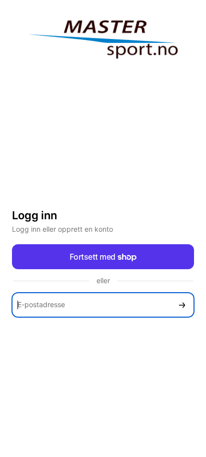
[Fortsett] (182, 305)
